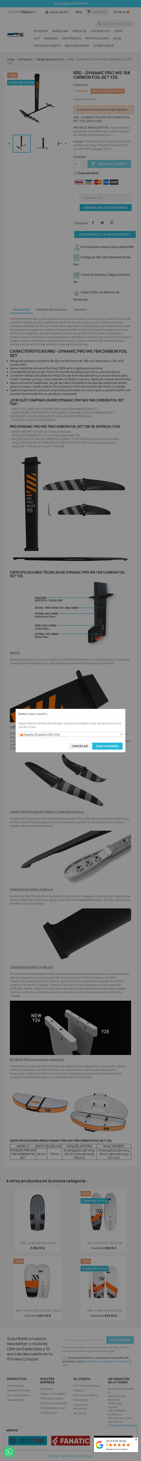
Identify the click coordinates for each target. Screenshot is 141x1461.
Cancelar (80, 746)
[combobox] (70, 734)
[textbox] (70, 734)
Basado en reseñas (117, 1449)
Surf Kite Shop (116, 1441)
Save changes (107, 746)
